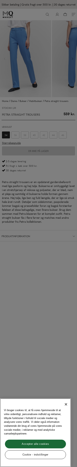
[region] (35, 432)
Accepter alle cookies (35, 443)
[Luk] (66, 404)
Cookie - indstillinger (35, 454)
